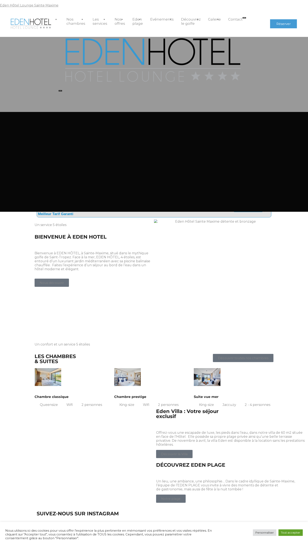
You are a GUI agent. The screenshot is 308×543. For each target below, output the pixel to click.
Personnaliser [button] (264, 532)
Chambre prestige (130, 397)
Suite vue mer (206, 397)
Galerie (214, 19)
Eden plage (137, 21)
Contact (235, 19)
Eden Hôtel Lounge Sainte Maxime (29, 5)
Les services (100, 21)
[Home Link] (152, 86)
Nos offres (120, 21)
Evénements (162, 19)
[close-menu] (60, 90)
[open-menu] (244, 17)
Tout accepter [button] (290, 532)
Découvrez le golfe (191, 21)
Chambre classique (52, 397)
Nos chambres (75, 21)
